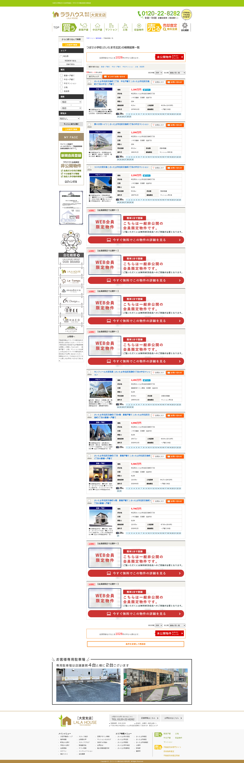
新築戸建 (83, 30)
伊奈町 (138, 748)
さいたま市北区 (123, 739)
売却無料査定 (169, 751)
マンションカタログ (104, 739)
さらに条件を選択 (72, 124)
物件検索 (63, 739)
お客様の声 (82, 739)
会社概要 (185, 30)
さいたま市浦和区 (124, 748)
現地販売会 (82, 745)
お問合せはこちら (172, 718)
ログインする (71, 182)
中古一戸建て (116, 67)
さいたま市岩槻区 (142, 742)
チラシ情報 (82, 748)
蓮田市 (138, 751)
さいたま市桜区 (141, 736)
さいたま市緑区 (141, 739)
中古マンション (128, 67)
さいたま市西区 (123, 742)
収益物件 (139, 30)
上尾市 (138, 745)
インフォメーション (86, 751)
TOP (56, 27)
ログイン (63, 751)
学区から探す (65, 745)
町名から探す (65, 742)
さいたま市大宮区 (124, 736)
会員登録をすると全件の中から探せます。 (119, 57)
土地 (125, 30)
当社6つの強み (102, 742)
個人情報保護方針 (103, 748)
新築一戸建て (105, 67)
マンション (111, 30)
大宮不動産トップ (66, 736)
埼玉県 (65, 56)
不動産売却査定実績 (172, 756)
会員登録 (63, 748)
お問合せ (100, 745)
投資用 (142, 67)
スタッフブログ (84, 742)
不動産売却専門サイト (172, 747)
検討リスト (64, 754)
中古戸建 (97, 30)
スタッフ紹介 (83, 736)
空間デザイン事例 (103, 736)
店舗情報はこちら (148, 718)
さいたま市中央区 (124, 745)
